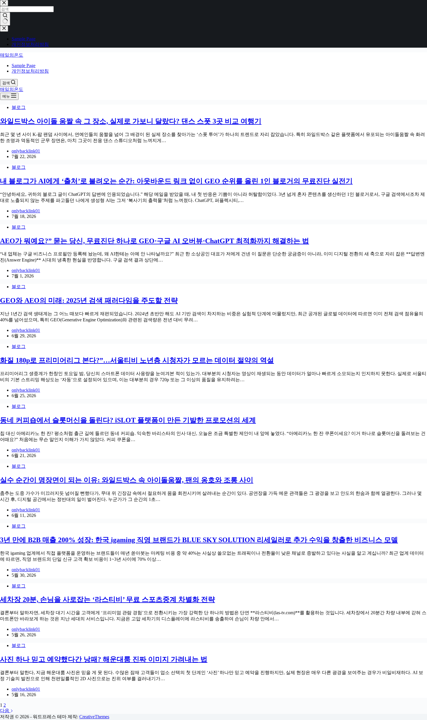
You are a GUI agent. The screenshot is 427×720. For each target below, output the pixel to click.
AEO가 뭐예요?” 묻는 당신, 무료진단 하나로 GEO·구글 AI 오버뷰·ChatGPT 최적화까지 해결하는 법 (154, 241)
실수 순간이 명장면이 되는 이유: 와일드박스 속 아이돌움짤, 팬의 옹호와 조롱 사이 (126, 480)
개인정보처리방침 (30, 71)
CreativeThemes (94, 716)
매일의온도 (11, 55)
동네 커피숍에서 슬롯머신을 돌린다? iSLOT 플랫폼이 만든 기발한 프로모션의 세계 (128, 420)
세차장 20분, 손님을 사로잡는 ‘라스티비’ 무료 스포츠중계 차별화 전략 (107, 599)
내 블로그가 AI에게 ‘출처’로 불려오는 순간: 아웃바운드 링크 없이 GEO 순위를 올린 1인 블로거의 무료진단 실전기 (176, 181)
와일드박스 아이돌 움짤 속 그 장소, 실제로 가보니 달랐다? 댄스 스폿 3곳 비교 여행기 (130, 121)
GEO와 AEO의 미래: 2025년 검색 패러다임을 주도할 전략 (89, 300)
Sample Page (23, 65)
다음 (5, 710)
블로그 (19, 107)
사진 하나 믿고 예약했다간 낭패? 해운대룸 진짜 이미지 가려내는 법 (103, 659)
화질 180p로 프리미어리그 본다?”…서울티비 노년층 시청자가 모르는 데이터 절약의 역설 (137, 360)
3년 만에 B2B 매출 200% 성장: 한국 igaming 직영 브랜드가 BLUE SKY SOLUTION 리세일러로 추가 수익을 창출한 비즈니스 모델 (199, 540)
